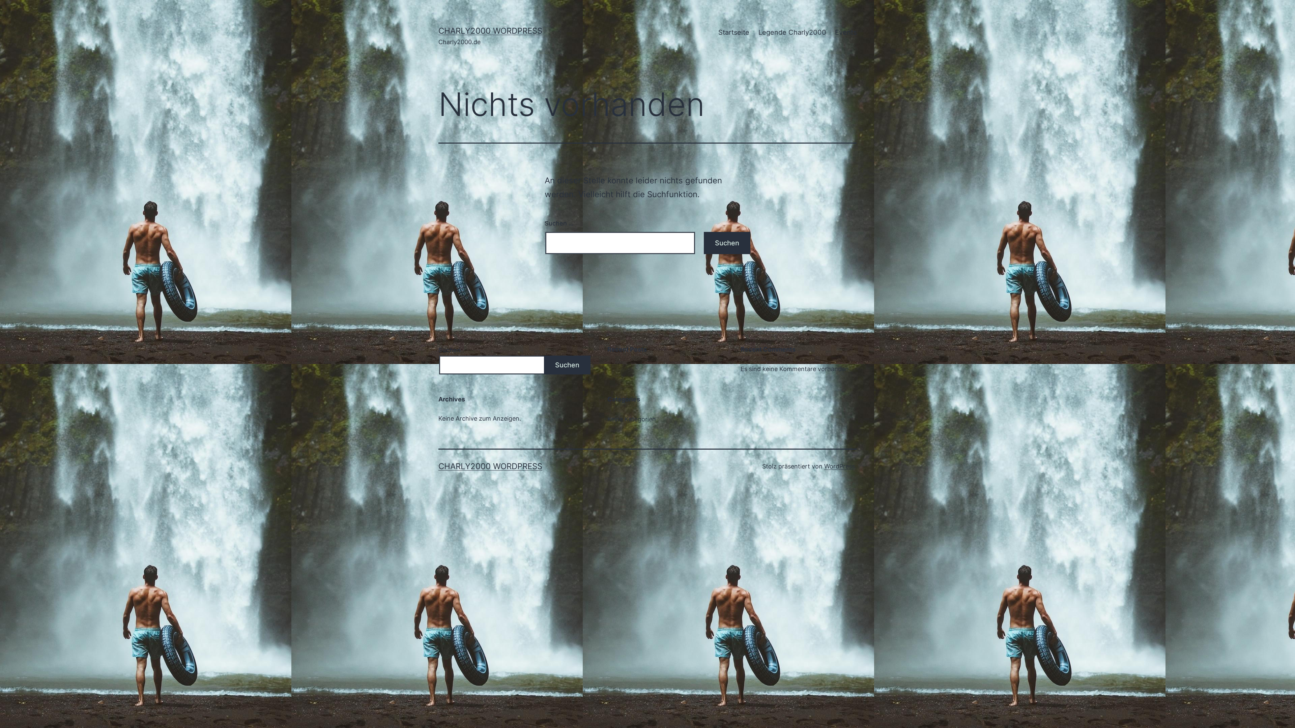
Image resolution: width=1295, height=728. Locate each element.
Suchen (449, 350)
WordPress (839, 466)
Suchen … (559, 223)
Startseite (733, 32)
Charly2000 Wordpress (490, 31)
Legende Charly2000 (792, 32)
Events (846, 32)
